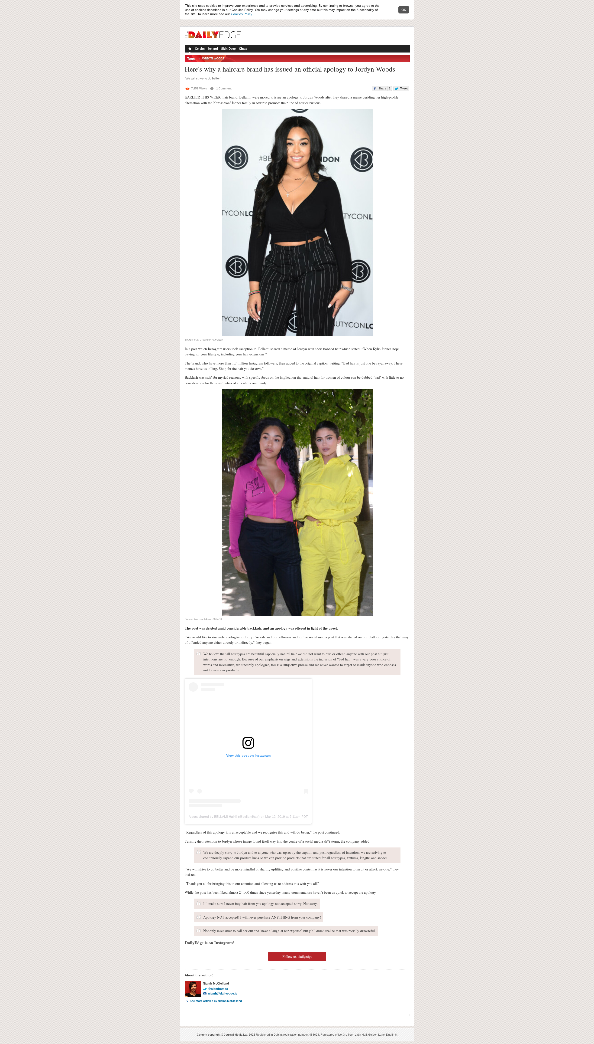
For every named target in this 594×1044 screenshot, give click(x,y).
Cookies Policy (241, 14)
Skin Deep (228, 48)
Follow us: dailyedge (297, 956)
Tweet (403, 88)
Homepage (189, 49)
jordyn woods (212, 58)
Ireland (213, 48)
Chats (243, 48)
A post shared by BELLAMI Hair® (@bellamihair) (224, 816)
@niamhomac (218, 989)
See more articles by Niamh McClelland (216, 1001)
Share (384, 88)
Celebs (200, 48)
